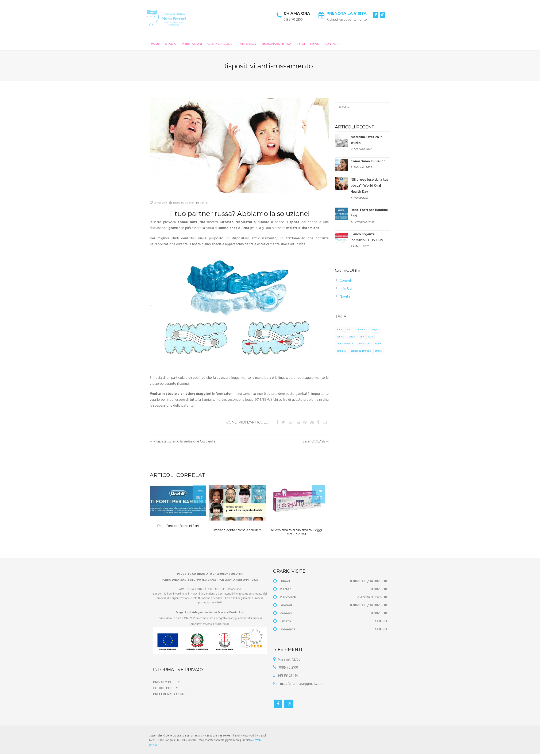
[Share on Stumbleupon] (312, 422)
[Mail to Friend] (325, 422)
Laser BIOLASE (314, 441)
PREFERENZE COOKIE (169, 694)
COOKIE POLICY (165, 688)
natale (378, 344)
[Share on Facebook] (277, 422)
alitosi (340, 330)
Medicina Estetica (276, 43)
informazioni (364, 344)
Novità (345, 296)
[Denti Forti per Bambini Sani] (341, 213)
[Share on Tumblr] (318, 422)
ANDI (349, 330)
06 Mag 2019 (160, 203)
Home (155, 43)
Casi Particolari (220, 43)
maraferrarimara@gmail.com (301, 684)
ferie (361, 337)
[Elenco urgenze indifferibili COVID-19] (341, 238)
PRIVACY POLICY (166, 682)
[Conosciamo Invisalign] (341, 165)
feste (370, 337)
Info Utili (346, 288)
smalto (378, 351)
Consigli (204, 203)
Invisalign (248, 43)
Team (301, 43)
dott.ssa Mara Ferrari (183, 203)
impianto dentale (345, 344)
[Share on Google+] (291, 422)
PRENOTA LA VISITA (347, 13)
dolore (352, 337)
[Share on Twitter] (283, 422)
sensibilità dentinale (361, 351)
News (314, 43)
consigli (373, 330)
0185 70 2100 (288, 667)
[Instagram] (382, 15)
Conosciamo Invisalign (368, 161)
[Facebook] (375, 15)
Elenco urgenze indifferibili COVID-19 (367, 237)
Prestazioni (192, 43)
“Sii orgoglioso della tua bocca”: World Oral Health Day (370, 185)
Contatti (332, 43)
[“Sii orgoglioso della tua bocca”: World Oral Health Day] (341, 183)
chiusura (361, 330)
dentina (340, 337)
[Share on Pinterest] (304, 422)
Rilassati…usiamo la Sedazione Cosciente (184, 441)
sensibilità (342, 351)
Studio (171, 43)
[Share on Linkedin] (298, 422)
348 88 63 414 (287, 675)
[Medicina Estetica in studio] (341, 140)
